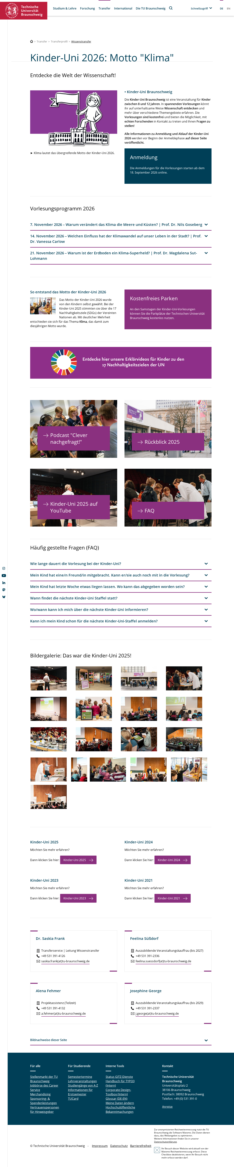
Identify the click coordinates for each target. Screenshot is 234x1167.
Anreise (167, 1107)
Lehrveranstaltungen (82, 1081)
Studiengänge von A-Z (83, 1085)
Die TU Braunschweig (150, 8)
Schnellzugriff (199, 8)
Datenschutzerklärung (165, 1141)
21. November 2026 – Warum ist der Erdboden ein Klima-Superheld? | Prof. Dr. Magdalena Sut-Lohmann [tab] (113, 256)
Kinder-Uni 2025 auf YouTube (73, 507)
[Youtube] (3, 576)
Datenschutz (119, 1146)
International (123, 8)
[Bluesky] (3, 597)
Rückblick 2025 (162, 441)
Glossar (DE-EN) (116, 1099)
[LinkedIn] (3, 583)
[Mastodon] (3, 590)
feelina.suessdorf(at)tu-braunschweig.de (163, 961)
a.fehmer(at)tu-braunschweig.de (63, 1013)
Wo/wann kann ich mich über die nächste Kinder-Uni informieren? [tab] (89, 609)
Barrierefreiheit (140, 1146)
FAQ (149, 510)
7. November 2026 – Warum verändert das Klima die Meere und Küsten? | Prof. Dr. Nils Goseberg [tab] (116, 224)
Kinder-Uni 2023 (74, 898)
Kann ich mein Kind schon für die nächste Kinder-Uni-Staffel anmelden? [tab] (94, 621)
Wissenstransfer (81, 41)
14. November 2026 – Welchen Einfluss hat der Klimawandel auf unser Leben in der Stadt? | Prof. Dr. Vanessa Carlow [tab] (115, 239)
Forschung (87, 8)
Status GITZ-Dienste (119, 1077)
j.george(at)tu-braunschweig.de (157, 1013)
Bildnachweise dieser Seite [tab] (48, 1040)
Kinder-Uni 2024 (169, 860)
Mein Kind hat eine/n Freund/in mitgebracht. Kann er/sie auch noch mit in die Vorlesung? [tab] (109, 575)
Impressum (100, 1146)
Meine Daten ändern (120, 1103)
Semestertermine (80, 1077)
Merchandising (40, 1094)
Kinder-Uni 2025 (74, 860)
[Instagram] (3, 569)
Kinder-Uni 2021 (169, 898)
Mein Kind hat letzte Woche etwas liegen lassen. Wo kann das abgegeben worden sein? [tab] (107, 586)
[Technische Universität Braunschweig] (24, 11)
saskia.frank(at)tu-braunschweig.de (65, 961)
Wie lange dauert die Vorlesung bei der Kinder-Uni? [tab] (75, 563)
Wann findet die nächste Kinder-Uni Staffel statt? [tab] (73, 598)
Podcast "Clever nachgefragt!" (68, 438)
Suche (171, 8)
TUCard (73, 1099)
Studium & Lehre (64, 8)
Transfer (104, 8)
